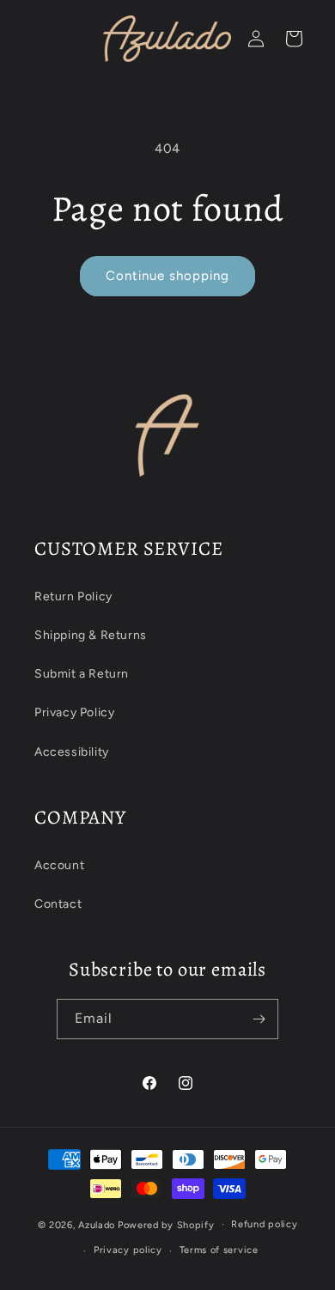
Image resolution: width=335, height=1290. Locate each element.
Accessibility (71, 752)
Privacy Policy (74, 712)
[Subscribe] (258, 1019)
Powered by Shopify (166, 1224)
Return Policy (73, 596)
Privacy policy (128, 1250)
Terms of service (219, 1250)
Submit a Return (81, 673)
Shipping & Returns (90, 635)
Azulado (96, 1224)
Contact (58, 904)
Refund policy (264, 1224)
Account (59, 865)
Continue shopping (167, 275)
